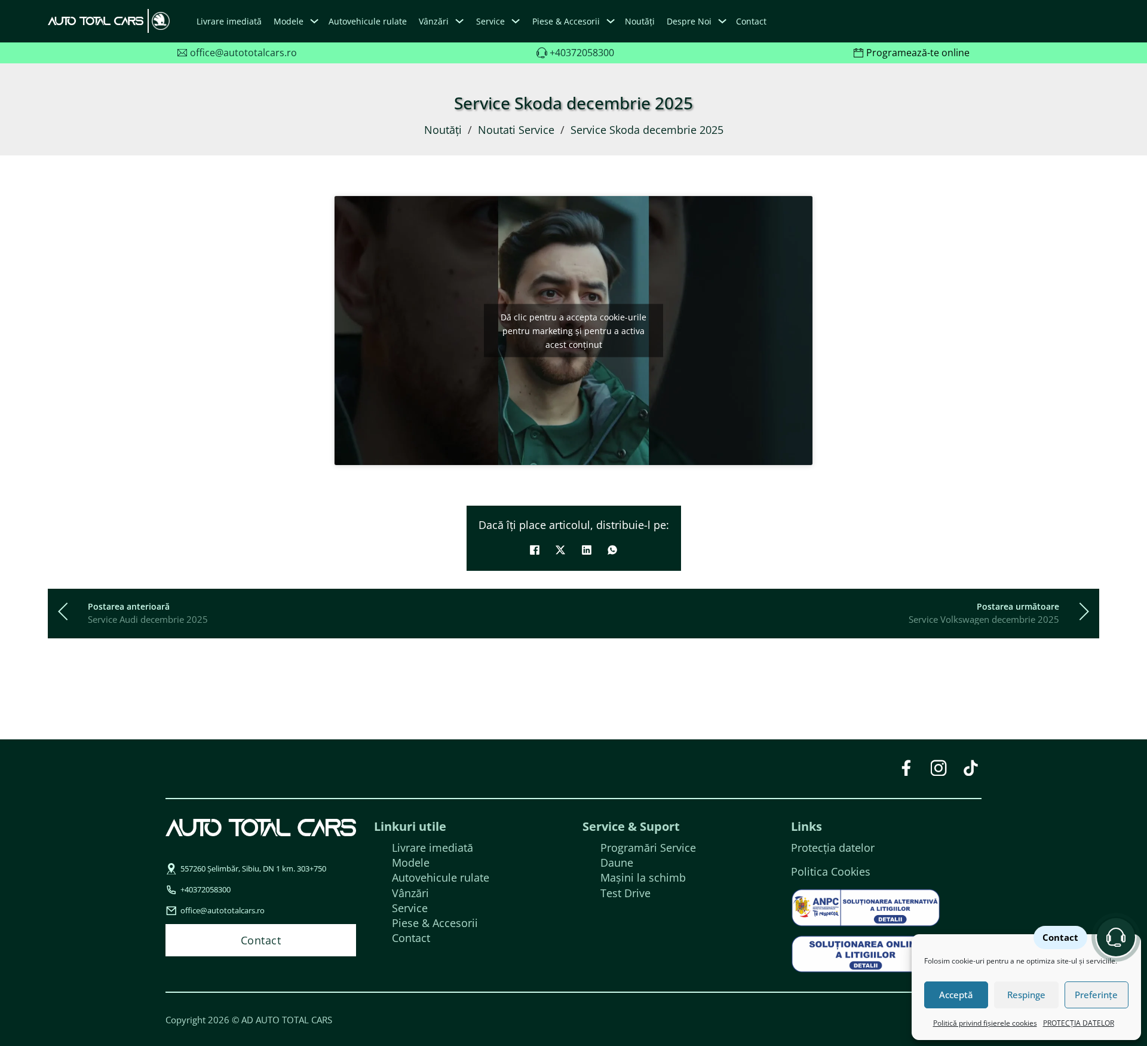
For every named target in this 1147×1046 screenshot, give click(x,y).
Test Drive (625, 893)
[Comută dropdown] (314, 21)
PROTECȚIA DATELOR (1078, 1023)
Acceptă (956, 995)
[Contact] (1116, 937)
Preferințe (1096, 995)
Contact (751, 21)
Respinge (1026, 995)
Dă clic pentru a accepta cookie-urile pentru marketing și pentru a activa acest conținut (573, 330)
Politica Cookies (830, 871)
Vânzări (410, 893)
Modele (288, 21)
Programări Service (648, 847)
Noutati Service (516, 130)
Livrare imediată (229, 21)
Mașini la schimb (643, 877)
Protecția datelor (833, 847)
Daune (616, 862)
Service (410, 908)
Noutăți (640, 21)
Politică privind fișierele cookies (985, 1023)
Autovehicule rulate (368, 21)
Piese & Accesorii (435, 923)
